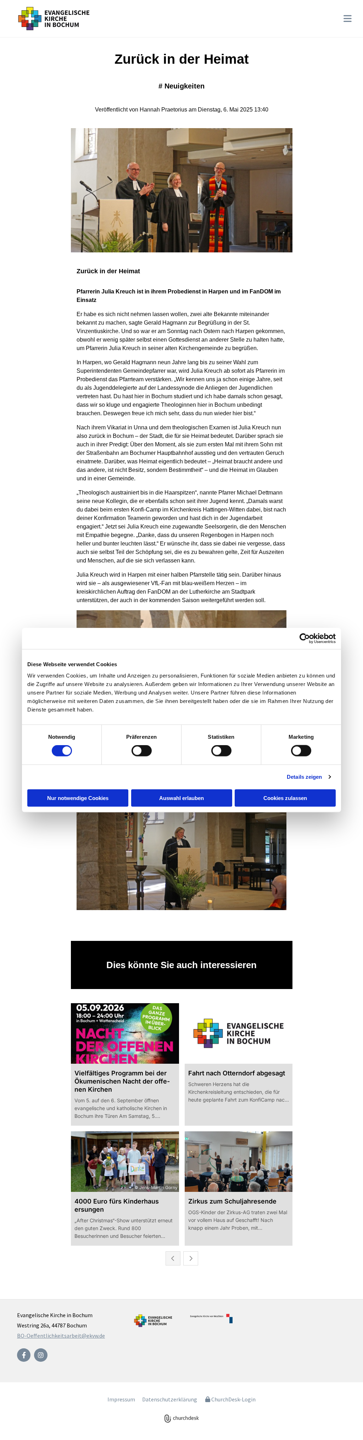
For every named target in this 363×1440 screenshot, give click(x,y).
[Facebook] (23, 1355)
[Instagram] (40, 1355)
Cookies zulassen (285, 798)
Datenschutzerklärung (169, 1399)
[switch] (142, 750)
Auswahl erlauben (181, 798)
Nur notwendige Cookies (77, 798)
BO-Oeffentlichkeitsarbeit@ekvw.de (61, 1335)
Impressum (121, 1399)
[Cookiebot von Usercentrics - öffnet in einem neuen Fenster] (305, 638)
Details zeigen (304, 777)
